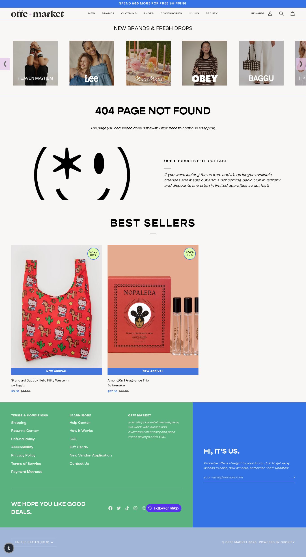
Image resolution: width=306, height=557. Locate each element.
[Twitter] (119, 508)
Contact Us (79, 464)
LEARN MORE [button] (80, 415)
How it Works (81, 431)
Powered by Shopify (277, 542)
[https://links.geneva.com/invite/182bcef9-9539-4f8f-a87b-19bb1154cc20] (144, 508)
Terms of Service (26, 464)
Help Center (80, 423)
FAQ (73, 439)
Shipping (18, 423)
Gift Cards (79, 447)
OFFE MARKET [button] (139, 415)
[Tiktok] (127, 508)
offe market (236, 542)
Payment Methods (26, 472)
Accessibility (22, 447)
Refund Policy (23, 439)
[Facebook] (110, 508)
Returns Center (25, 431)
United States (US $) (32, 542)
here (173, 128)
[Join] (291, 477)
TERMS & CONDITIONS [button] (29, 415)
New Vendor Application (91, 455)
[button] (108, 14)
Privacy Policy (23, 455)
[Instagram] (136, 508)
